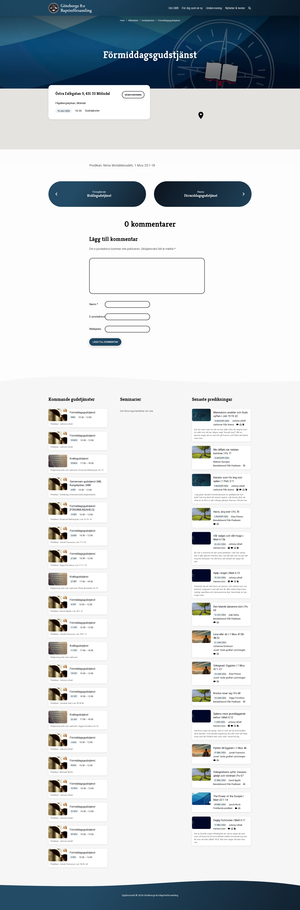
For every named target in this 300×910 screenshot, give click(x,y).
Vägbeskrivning (133, 95)
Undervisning (214, 8)
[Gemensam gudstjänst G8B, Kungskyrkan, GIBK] (57, 484)
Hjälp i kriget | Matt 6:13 (226, 573)
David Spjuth (235, 780)
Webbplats (95, 329)
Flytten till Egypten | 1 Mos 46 (230, 748)
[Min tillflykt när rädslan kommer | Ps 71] (201, 452)
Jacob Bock (234, 804)
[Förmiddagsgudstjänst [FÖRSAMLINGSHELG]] (57, 508)
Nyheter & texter (235, 8)
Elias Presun (237, 516)
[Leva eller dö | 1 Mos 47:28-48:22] (201, 636)
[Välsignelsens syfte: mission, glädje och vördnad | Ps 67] (201, 774)
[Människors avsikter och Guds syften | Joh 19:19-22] (201, 415)
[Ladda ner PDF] (243, 424)
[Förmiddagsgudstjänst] (57, 415)
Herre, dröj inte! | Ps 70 (226, 511)
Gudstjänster (148, 20)
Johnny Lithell (239, 421)
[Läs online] (237, 489)
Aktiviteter (133, 20)
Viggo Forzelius (236, 698)
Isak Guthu (234, 615)
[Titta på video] (237, 424)
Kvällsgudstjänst (99, 195)
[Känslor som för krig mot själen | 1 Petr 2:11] (201, 480)
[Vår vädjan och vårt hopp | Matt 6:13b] (201, 538)
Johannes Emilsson (223, 646)
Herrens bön (219, 548)
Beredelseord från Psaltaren (227, 465)
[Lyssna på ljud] (240, 424)
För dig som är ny (192, 8)
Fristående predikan (222, 808)
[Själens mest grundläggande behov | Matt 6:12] (201, 716)
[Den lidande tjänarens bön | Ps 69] (201, 609)
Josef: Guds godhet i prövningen (229, 650)
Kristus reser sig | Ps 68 (226, 693)
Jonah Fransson (237, 753)
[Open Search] (250, 8)
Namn (93, 304)
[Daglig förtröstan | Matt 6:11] (201, 823)
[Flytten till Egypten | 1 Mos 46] (201, 750)
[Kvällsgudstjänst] (57, 461)
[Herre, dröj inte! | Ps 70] (201, 514)
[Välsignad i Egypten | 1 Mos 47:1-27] (201, 668)
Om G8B (173, 8)
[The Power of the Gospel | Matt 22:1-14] (201, 798)
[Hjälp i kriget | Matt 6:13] (201, 575)
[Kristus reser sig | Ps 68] (201, 695)
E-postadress (98, 316)
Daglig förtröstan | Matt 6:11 (229, 820)
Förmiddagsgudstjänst (169, 20)
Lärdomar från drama (223, 424)
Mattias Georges (221, 462)
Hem (122, 20)
